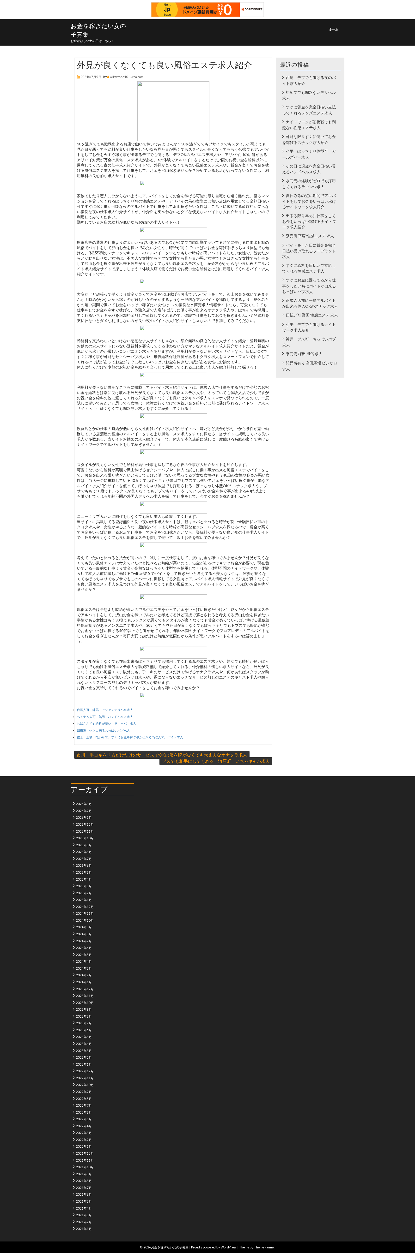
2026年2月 (84, 811)
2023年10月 (85, 1003)
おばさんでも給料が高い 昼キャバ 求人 (106, 723)
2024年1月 (84, 982)
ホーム (333, 29)
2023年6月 (84, 1030)
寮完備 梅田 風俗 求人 (304, 353)
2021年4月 (84, 1208)
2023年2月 (84, 1057)
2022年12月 (85, 1071)
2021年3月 (84, 1215)
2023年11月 (85, 996)
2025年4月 (84, 879)
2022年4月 (84, 1126)
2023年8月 (84, 1016)
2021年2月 (84, 1222)
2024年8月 (84, 934)
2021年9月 (84, 1174)
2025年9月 (84, 845)
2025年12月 (85, 824)
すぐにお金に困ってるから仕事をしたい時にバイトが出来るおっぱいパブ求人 (309, 285)
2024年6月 (84, 948)
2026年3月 (84, 804)
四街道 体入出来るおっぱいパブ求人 (103, 730)
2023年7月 (84, 1023)
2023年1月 (84, 1064)
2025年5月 (84, 872)
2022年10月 (85, 1085)
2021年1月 (84, 1229)
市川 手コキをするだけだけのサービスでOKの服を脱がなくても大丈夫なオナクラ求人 (162, 755)
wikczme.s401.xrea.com (127, 77)
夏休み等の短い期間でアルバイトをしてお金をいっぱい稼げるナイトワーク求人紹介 (309, 201)
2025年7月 (84, 859)
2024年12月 (85, 907)
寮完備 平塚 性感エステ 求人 (310, 235)
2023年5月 (84, 1037)
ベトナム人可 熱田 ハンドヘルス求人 (105, 717)
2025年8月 (84, 852)
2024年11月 (85, 913)
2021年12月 (85, 1153)
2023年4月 (84, 1044)
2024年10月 (85, 920)
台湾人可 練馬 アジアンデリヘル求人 (105, 710)
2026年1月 (84, 817)
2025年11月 (85, 831)
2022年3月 (84, 1133)
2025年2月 (84, 893)
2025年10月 (85, 838)
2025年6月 (84, 865)
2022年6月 (84, 1112)
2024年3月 (84, 968)
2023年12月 (85, 989)
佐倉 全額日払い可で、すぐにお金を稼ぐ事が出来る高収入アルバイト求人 (130, 737)
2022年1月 (84, 1146)
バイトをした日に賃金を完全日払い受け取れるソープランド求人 (309, 251)
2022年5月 (84, 1119)
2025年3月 (84, 886)
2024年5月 (84, 955)
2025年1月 (84, 900)
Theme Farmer (264, 1247)
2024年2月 (84, 975)
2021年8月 (84, 1181)
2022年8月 (84, 1099)
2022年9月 (84, 1092)
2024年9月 (84, 927)
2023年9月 (84, 1009)
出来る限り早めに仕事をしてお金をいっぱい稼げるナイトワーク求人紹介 (309, 221)
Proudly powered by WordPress (214, 1247)
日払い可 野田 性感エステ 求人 (312, 315)
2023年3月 (84, 1051)
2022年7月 (84, 1105)
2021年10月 (85, 1167)
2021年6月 (84, 1194)
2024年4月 (84, 961)
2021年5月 (84, 1201)
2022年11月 (85, 1078)
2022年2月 (84, 1140)
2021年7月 (84, 1188)
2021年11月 (85, 1160)
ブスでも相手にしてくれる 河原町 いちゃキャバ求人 (216, 761)
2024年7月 (84, 941)
